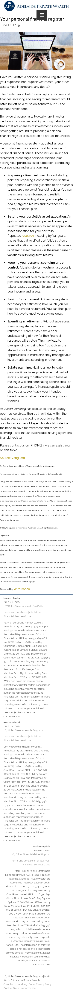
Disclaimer (35, 612)
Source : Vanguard (12, 458)
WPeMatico (22, 589)
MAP (47, 976)
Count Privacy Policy (40, 984)
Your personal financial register (32, 19)
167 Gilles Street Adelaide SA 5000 (23, 606)
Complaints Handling (15, 984)
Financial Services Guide (17, 616)
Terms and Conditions (16, 612)
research (28, 235)
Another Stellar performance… (20, 988)
